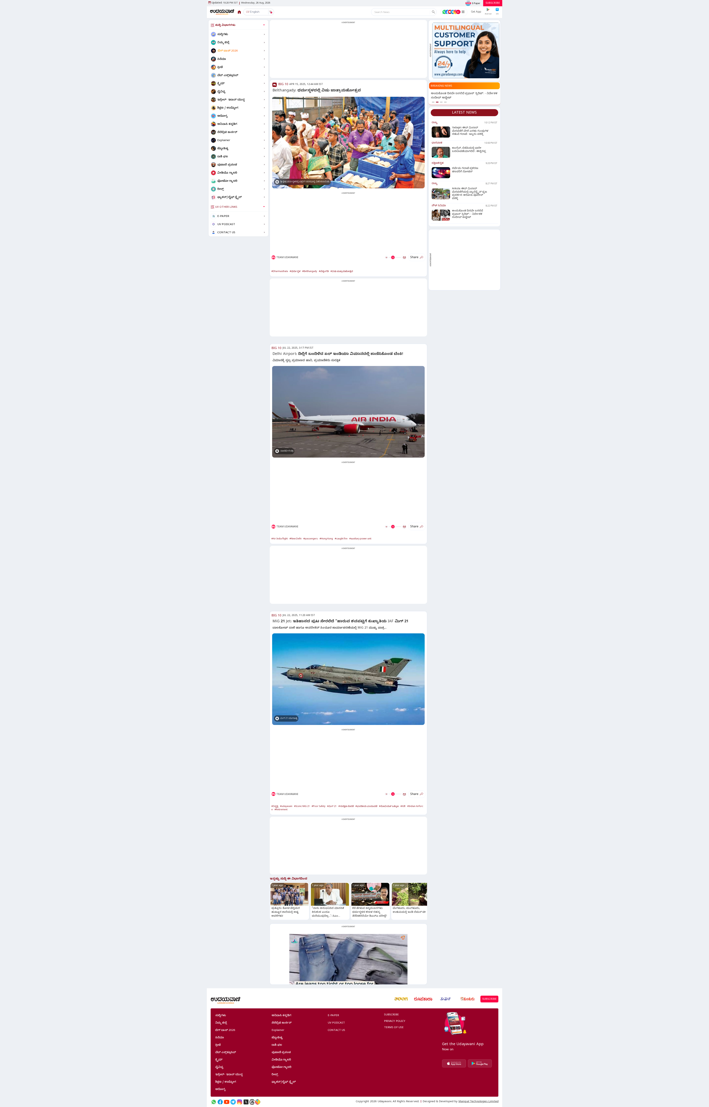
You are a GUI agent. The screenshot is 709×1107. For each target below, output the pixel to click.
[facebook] (220, 1102)
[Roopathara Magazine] (423, 999)
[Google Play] (480, 1063)
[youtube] (226, 1102)
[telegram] (233, 1102)
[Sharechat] (257, 1102)
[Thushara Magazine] (445, 999)
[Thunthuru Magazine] (467, 999)
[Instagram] (239, 1102)
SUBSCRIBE (493, 3)
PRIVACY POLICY (394, 1021)
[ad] (465, 50)
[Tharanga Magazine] (401, 999)
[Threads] (252, 1102)
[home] (222, 12)
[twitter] (246, 1102)
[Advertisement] (348, 51)
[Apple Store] (454, 1063)
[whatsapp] (213, 1102)
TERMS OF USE (394, 1028)
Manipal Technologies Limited (478, 1102)
